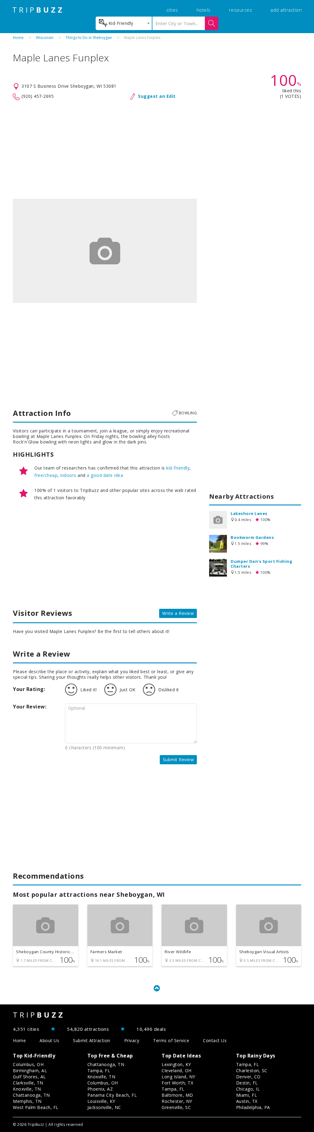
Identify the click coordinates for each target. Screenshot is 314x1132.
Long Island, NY (178, 1077)
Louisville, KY (101, 1101)
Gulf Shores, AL (29, 1077)
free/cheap (45, 475)
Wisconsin (44, 37)
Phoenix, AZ (100, 1089)
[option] (105, 251)
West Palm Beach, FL (36, 1107)
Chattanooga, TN (31, 1095)
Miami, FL (246, 1095)
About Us (49, 1040)
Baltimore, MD (177, 1095)
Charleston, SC (251, 1070)
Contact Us (215, 1040)
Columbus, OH (28, 1064)
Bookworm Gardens (252, 537)
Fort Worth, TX (177, 1083)
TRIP (38, 9)
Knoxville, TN (27, 1089)
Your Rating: (29, 689)
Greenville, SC (176, 1107)
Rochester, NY (177, 1101)
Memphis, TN (27, 1101)
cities (172, 10)
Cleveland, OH (177, 1070)
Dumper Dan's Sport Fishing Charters (261, 563)
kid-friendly (178, 468)
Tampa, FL (98, 1070)
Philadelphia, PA (253, 1107)
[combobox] (124, 23)
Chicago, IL (248, 1089)
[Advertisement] (157, 150)
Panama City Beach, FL (112, 1095)
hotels (204, 10)
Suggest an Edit (157, 96)
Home (18, 37)
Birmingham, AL (30, 1070)
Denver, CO (248, 1077)
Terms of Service (171, 1040)
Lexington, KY (176, 1064)
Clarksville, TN (28, 1083)
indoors (68, 475)
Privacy (132, 1040)
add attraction (286, 10)
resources (240, 10)
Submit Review (178, 759)
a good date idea (105, 475)
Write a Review (178, 613)
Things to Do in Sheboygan (89, 37)
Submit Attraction (91, 1040)
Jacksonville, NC (104, 1107)
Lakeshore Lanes (249, 513)
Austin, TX (247, 1101)
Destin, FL (247, 1083)
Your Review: (29, 707)
